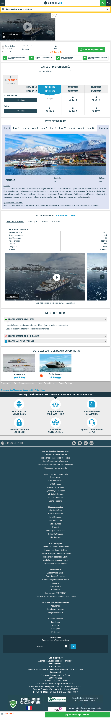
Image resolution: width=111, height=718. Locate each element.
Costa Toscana (55, 501)
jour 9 (80, 128)
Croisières (5, 383)
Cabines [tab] (56, 221)
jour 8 (71, 128)
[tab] (10, 80)
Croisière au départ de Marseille (55, 547)
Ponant (55, 527)
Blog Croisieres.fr (55, 613)
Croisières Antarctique (24, 383)
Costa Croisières (55, 514)
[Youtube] (80, 443)
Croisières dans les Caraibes (55, 461)
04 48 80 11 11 (57, 666)
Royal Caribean (55, 517)
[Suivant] (102, 276)
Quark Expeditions (46, 383)
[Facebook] (74, 443)
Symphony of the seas (55, 491)
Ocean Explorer (65, 383)
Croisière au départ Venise (55, 564)
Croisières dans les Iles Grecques (55, 458)
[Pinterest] (91, 443)
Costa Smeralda (55, 481)
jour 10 (90, 128)
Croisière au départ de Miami (55, 557)
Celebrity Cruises (55, 534)
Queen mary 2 (56, 477)
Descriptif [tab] (33, 221)
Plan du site (55, 586)
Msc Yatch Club (55, 520)
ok (73, 647)
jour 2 (15, 128)
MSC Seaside (55, 484)
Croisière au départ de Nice (55, 550)
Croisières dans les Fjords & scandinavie (55, 465)
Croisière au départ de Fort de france (55, 553)
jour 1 (6, 128)
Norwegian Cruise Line (55, 530)
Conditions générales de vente (55, 580)
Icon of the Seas (55, 498)
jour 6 (52, 128)
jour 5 (43, 128)
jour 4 (34, 128)
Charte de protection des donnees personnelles (55, 597)
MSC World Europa (55, 494)
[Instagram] (86, 443)
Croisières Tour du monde (55, 468)
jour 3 (25, 128)
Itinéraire (103, 128)
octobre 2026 (45, 71)
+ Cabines (21, 100)
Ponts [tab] (45, 221)
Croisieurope (55, 524)
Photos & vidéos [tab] (15, 221)
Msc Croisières (55, 510)
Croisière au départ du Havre (55, 560)
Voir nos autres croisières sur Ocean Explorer (55, 303)
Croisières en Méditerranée (55, 454)
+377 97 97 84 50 (60, 681)
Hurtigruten (55, 537)
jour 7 (62, 128)
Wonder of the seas (55, 487)
